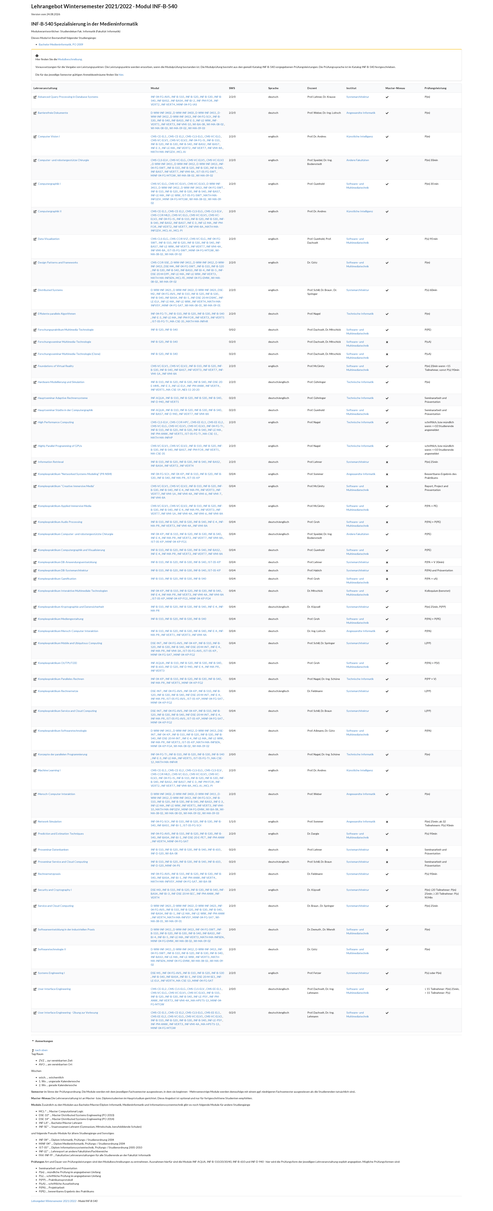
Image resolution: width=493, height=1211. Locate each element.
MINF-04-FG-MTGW (163, 175)
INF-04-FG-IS (197, 140)
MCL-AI (181, 151)
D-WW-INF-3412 (184, 163)
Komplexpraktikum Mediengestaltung (60, 618)
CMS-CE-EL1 (158, 136)
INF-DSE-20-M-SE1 (203, 976)
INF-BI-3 (164, 893)
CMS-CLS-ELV (159, 160)
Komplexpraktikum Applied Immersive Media (64, 505)
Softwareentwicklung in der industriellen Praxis (66, 929)
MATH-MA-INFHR (197, 321)
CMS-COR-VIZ (179, 238)
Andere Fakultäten (357, 160)
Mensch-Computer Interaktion (56, 794)
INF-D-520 (171, 666)
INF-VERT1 (168, 634)
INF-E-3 (189, 120)
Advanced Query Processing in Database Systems (67, 96)
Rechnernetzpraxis (49, 873)
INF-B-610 (157, 666)
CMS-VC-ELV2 (178, 140)
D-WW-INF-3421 (161, 290)
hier (121, 74)
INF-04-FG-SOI (202, 116)
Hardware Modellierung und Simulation (60, 382)
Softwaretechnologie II (51, 949)
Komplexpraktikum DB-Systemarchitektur (62, 570)
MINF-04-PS (172, 865)
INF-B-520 (192, 96)
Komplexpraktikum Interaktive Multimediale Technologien (72, 590)
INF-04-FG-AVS (160, 96)
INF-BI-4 (199, 270)
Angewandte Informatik (360, 112)
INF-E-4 (178, 489)
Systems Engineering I (51, 972)
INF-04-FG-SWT (213, 187)
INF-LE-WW (203, 120)
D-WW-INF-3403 (183, 112)
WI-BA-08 (199, 124)
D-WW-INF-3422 (183, 290)
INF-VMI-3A (173, 650)
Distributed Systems (50, 290)
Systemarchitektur (357, 96)
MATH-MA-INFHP (162, 437)
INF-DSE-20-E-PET (194, 837)
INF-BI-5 (211, 270)
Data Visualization (48, 238)
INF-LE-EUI (178, 385)
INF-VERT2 (183, 148)
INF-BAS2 (163, 100)
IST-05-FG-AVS (192, 650)
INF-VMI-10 (184, 124)
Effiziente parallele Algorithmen (56, 313)
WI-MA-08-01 (193, 305)
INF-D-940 (157, 401)
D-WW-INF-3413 (180, 116)
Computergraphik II (49, 211)
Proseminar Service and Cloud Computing (62, 861)
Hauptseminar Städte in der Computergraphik (65, 410)
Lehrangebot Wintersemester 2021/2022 (53, 1201)
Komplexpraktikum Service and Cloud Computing (67, 710)
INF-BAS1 (163, 825)
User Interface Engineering (54, 988)
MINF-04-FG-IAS (187, 104)
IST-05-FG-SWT (206, 171)
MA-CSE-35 (177, 321)
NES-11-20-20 (190, 389)
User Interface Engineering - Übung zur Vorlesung (67, 1012)
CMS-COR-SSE (160, 262)
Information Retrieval (50, 461)
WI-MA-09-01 (212, 305)
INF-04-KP (177, 474)
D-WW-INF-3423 (205, 290)
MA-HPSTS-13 (200, 1000)
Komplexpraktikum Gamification (56, 578)
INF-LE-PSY (201, 996)
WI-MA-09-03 (196, 128)
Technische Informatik (360, 313)
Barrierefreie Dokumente (52, 112)
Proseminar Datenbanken (53, 849)
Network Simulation (49, 821)
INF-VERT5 (217, 317)
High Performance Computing (55, 422)
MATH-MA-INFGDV (163, 151)
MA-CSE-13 (183, 980)
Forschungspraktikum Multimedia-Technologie (65, 329)
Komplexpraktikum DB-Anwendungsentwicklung (67, 562)
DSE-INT (156, 643)
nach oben (41, 1050)
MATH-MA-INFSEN (162, 277)
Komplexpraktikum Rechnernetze (57, 691)
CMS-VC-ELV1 (159, 140)
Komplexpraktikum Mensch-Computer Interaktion (67, 631)
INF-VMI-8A (215, 148)
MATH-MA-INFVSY (162, 881)
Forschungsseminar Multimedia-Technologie (64, 341)
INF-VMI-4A (213, 246)
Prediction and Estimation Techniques (60, 833)
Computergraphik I (49, 183)
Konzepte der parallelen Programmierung (62, 754)
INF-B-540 (163, 120)
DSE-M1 (156, 972)
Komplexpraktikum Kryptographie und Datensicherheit (70, 606)
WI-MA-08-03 (159, 128)
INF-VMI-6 (200, 493)
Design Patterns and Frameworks (57, 262)
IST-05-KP (193, 477)
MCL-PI (178, 230)
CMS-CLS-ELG (194, 136)
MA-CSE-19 (173, 389)
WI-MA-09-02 (177, 128)
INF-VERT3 (168, 124)
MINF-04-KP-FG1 (176, 541)
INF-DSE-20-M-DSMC (204, 297)
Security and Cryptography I (54, 889)
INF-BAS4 (177, 100)
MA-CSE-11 (210, 433)
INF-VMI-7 (214, 493)
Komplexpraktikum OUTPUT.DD (57, 662)
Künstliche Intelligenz (359, 136)
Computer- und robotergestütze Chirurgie (63, 160)
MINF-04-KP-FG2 (184, 654)
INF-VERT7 (199, 148)
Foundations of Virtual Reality (55, 366)
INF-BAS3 (177, 120)
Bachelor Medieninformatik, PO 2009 (61, 44)
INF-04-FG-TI (159, 313)
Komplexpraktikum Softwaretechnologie (62, 730)
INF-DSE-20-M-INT (197, 647)
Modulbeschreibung (70, 59)
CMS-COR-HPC (179, 422)
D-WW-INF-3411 (205, 112)
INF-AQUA (157, 397)
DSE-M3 (156, 889)
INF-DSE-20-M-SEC (183, 893)
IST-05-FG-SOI (192, 825)
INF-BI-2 (189, 100)
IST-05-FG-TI (160, 321)
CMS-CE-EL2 (176, 136)
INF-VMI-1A (168, 493)
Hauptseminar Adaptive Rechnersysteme (62, 397)
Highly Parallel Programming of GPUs (59, 445)
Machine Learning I (49, 770)
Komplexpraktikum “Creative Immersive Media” (65, 486)
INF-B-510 (177, 96)
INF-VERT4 (168, 104)
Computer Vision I (48, 136)
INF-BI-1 (184, 297)
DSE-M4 (169, 266)
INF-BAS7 (213, 144)
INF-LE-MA (168, 148)
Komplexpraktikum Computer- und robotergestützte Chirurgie (75, 534)
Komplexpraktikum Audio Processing (59, 521)
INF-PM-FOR (204, 100)
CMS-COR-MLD (160, 215)
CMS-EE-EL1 (198, 422)
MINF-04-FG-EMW (198, 277)
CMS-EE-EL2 (215, 422)
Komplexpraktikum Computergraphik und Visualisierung (71, 550)
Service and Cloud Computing (55, 905)
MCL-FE (180, 277)
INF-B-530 (206, 96)
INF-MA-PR (178, 477)
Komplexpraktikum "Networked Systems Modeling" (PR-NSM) (74, 474)
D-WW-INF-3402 (161, 112)
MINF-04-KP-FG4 (200, 598)
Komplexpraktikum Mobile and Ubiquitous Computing (69, 643)
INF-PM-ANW (195, 385)
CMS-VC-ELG (213, 136)
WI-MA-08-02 (215, 124)
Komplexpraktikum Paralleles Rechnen (60, 678)
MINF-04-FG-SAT (172, 305)
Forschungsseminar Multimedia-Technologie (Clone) (68, 353)
